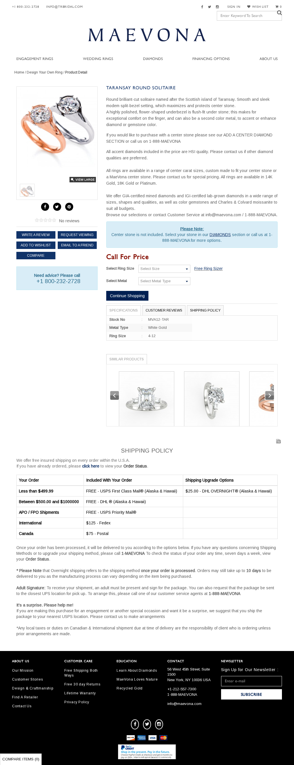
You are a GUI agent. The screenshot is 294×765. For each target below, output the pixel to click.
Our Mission (23, 671)
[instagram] (159, 724)
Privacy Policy (76, 702)
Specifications (123, 310)
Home (19, 72)
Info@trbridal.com (64, 6)
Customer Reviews (164, 310)
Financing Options (211, 59)
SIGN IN (234, 6)
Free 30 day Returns (82, 684)
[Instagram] (218, 7)
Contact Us (22, 706)
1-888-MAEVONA (182, 694)
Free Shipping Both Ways (81, 673)
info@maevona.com (184, 704)
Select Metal (116, 281)
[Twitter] (210, 7)
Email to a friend (77, 245)
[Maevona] (147, 35)
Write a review (36, 235)
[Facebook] (203, 7)
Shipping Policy (205, 310)
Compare (36, 256)
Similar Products (126, 359)
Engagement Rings (34, 59)
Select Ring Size (120, 268)
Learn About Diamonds (137, 671)
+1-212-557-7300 (181, 689)
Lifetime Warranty (80, 693)
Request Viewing (77, 235)
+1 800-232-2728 (25, 6)
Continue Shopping (127, 295)
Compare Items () (20, 759)
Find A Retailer (25, 697)
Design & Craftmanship (32, 688)
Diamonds (153, 59)
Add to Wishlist (36, 245)
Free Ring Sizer (208, 268)
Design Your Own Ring (45, 72)
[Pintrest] (69, 207)
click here (90, 466)
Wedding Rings (98, 59)
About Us (269, 59)
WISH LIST (260, 6)
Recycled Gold (130, 688)
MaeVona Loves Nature (137, 679)
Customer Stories (27, 679)
